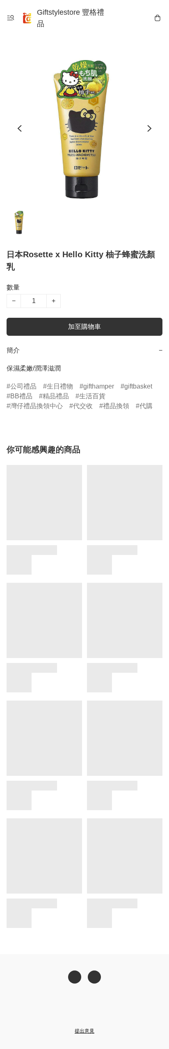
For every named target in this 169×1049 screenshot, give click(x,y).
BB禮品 (21, 396)
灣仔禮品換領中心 (36, 405)
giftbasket (138, 386)
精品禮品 (56, 396)
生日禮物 (60, 386)
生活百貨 (92, 396)
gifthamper (98, 386)
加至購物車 (84, 326)
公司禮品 (23, 386)
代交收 (83, 405)
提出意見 (84, 1031)
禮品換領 (116, 405)
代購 (146, 405)
